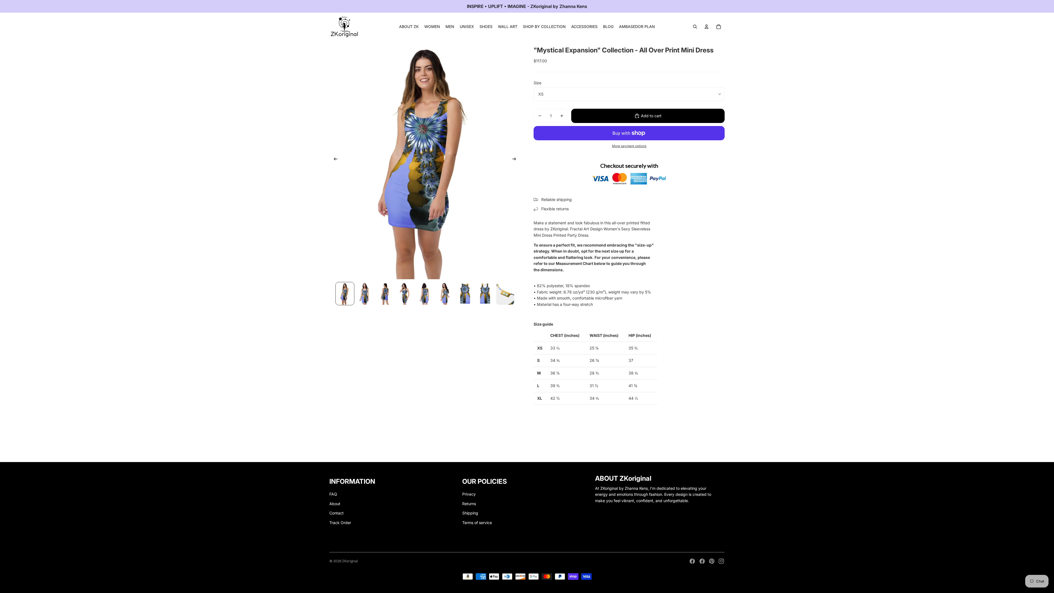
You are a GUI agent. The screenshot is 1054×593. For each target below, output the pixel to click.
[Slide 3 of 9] (385, 293)
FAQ (333, 494)
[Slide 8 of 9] (485, 293)
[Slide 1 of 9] (345, 293)
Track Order (340, 522)
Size (537, 82)
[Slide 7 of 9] (465, 293)
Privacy (469, 494)
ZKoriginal (350, 561)
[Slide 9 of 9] (505, 293)
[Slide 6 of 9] (445, 293)
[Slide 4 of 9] (405, 293)
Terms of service (477, 522)
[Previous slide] (333, 160)
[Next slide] (515, 160)
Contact (336, 513)
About (334, 503)
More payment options (629, 146)
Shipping (470, 513)
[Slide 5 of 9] (425, 293)
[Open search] (695, 27)
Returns (469, 503)
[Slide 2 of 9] (365, 293)
